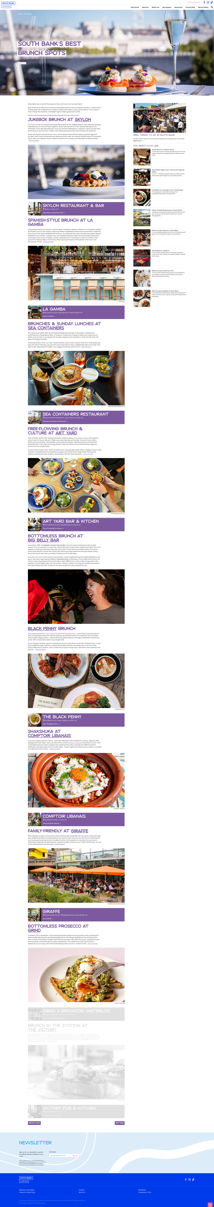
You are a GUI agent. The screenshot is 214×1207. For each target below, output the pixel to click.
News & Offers (203, 7)
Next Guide (120, 1123)
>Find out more (87, 454)
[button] (22, 63)
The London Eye (51, 634)
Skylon (33, 125)
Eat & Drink (135, 7)
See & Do (145, 7)
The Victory (44, 1037)
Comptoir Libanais (49, 736)
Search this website (212, 7)
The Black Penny (71, 634)
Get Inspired (166, 7)
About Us (82, 1192)
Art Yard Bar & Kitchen (81, 438)
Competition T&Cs (144, 1192)
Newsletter (142, 1190)
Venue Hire (178, 7)
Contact (82, 1190)
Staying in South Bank (26, 1190)
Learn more (22, 1165)
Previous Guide (34, 1123)
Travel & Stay (190, 7)
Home (20, 14)
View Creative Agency (38, 1203)
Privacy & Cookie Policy (27, 1192)
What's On (155, 7)
